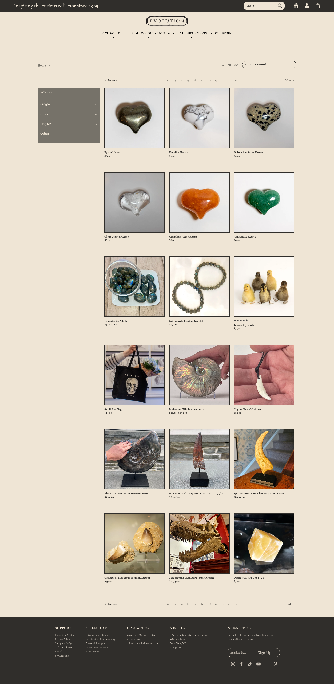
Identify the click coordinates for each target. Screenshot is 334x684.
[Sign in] (306, 6)
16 (194, 80)
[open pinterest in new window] (274, 663)
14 (181, 80)
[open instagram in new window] (232, 663)
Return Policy (62, 639)
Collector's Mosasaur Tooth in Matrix (127, 577)
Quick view (134, 118)
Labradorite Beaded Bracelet (186, 321)
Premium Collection (147, 33)
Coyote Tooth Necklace (247, 409)
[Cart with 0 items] (317, 6)
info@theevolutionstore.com (143, 643)
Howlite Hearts (178, 152)
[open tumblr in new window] (249, 663)
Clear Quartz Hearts (116, 236)
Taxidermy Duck (244, 325)
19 (216, 80)
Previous (112, 80)
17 (202, 80)
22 (236, 80)
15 (188, 80)
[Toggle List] (223, 64)
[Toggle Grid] (229, 64)
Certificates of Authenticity (100, 639)
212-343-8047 (177, 647)
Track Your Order (64, 635)
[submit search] (280, 6)
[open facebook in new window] (240, 663)
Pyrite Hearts (112, 152)
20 (222, 80)
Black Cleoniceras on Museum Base (126, 493)
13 (174, 80)
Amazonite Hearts (245, 236)
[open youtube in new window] (257, 663)
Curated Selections (190, 33)
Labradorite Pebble (116, 321)
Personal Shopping (96, 643)
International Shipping (98, 635)
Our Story (223, 33)
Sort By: (249, 64)
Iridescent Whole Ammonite (186, 409)
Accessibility (92, 651)
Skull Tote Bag (113, 409)
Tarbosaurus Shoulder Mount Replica (191, 577)
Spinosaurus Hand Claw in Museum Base (259, 493)
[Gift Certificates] (295, 6)
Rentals (59, 651)
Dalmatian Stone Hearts (248, 152)
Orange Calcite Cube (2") (249, 577)
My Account (62, 655)
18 (209, 80)
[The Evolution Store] (167, 21)
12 (168, 80)
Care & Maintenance (97, 647)
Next (288, 80)
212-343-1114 (133, 639)
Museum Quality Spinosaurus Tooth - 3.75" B (196, 493)
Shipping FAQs (63, 643)
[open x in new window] (266, 663)
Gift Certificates (63, 647)
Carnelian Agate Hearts (183, 236)
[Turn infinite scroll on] (235, 64)
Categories (111, 33)
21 (229, 80)
